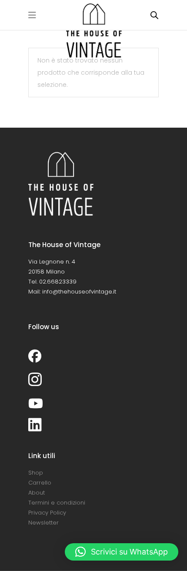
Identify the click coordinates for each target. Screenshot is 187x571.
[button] (121, 552)
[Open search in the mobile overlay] (154, 15)
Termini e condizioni (56, 502)
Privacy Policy (47, 512)
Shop (35, 473)
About (36, 492)
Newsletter (43, 522)
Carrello (39, 483)
